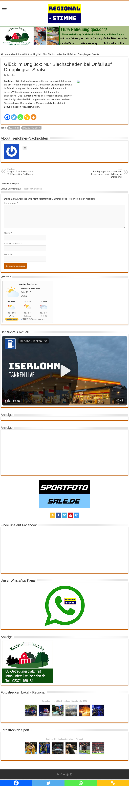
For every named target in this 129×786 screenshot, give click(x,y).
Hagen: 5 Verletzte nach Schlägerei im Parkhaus (20, 171)
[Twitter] (14, 117)
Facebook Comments (32, 189)
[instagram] (76, 515)
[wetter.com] (11, 320)
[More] (33, 117)
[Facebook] (7, 117)
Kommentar (11, 203)
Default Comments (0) (11, 189)
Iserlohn (16, 54)
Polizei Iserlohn (31, 128)
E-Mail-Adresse (13, 243)
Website (8, 254)
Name (8, 233)
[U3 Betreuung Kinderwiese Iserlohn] (64, 35)
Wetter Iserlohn (28, 284)
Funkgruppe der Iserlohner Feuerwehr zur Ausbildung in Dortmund (106, 173)
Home (6, 54)
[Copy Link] (27, 117)
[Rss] (52, 515)
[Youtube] (70, 515)
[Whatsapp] (20, 117)
